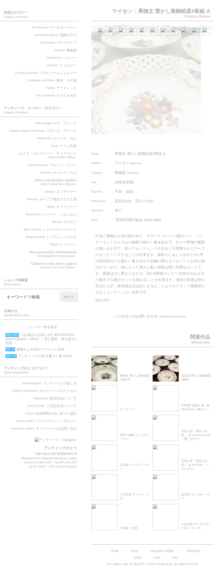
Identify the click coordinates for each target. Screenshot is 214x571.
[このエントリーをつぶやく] (166, 141)
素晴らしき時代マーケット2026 (35, 349)
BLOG (134, 551)
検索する (69, 297)
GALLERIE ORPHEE (162, 551)
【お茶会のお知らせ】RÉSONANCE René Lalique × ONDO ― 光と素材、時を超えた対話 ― (41, 339)
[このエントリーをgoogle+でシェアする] (186, 141)
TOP (174, 558)
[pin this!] (156, 141)
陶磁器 (127, 172)
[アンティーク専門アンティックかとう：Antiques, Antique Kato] (47, 438)
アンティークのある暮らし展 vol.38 (39, 356)
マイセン (128, 162)
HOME (115, 551)
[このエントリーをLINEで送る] (205, 141)
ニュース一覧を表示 (42, 327)
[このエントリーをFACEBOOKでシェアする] (176, 141)
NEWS (137, 558)
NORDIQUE (193, 551)
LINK (157, 558)
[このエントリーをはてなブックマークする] (196, 141)
